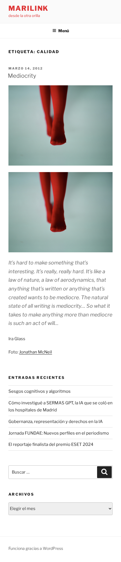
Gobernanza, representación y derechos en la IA (55, 421)
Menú (63, 30)
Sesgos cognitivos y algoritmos (39, 391)
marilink (28, 8)
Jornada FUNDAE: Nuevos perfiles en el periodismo (58, 433)
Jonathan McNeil (35, 352)
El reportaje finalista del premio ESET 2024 (50, 444)
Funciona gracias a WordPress (35, 548)
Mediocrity (22, 75)
